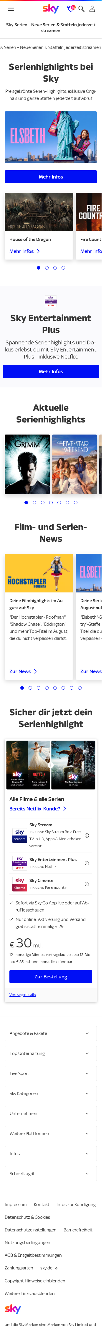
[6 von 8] (63, 688)
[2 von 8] (30, 688)
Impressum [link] (16, 1204)
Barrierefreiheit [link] (78, 1230)
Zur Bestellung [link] (50, 977)
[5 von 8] (55, 688)
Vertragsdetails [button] (22, 995)
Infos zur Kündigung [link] (76, 1204)
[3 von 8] (38, 688)
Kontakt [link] (41, 1204)
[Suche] (81, 9)
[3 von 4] (55, 268)
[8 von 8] (80, 688)
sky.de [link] (46, 1268)
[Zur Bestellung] (51, 765)
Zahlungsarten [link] (19, 1268)
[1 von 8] (22, 688)
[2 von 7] (34, 502)
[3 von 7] (42, 502)
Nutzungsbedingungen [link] (27, 1242)
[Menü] (11, 9)
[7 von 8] (71, 688)
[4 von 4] (63, 268)
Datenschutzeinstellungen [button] (31, 1230)
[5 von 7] (59, 502)
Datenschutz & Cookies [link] (27, 1217)
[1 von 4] (38, 268)
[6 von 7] (67, 502)
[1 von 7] (26, 502)
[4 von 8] (47, 688)
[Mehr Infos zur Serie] (51, 137)
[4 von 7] (51, 502)
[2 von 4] (47, 268)
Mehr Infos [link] (51, 177)
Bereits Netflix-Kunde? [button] (34, 809)
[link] (51, 9)
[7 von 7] (75, 502)
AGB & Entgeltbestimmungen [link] (33, 1255)
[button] (50, 835)
